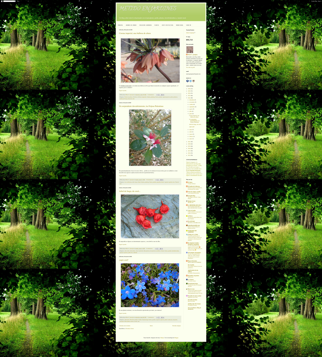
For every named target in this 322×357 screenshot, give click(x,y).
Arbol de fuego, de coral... (129, 191)
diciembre (191, 100)
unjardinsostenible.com (194, 225)
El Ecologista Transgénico (194, 252)
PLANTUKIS (191, 221)
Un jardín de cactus (192, 305)
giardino (160, 97)
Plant (125, 321)
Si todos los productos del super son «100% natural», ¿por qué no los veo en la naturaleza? (194, 256)
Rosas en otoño (191, 301)
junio (190, 113)
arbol (133, 182)
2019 (189, 146)
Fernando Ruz (191, 196)
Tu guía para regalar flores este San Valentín (195, 218)
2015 (189, 155)
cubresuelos (126, 319)
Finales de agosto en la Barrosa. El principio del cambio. (195, 188)
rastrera (132, 321)
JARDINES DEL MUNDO (131, 25)
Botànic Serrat (191, 201)
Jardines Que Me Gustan (194, 304)
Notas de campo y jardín (194, 192)
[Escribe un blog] (159, 95)
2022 (189, 98)
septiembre (192, 107)
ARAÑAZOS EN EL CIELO (193, 270)
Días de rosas (191, 289)
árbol (128, 251)
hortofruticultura (175, 251)
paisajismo (130, 98)
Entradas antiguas (176, 325)
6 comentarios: (149, 248)
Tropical (177, 182)
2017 (189, 151)
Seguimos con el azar (192, 297)
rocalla (135, 321)
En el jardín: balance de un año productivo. (195, 266)
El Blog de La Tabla (193, 234)
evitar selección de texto (193, 193)
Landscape (169, 319)
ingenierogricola (166, 97)
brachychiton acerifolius (155, 251)
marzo (191, 134)
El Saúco (190, 182)
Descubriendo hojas (193, 283)
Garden (148, 97)
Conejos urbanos (192, 183)
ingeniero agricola (168, 182)
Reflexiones (190, 277)
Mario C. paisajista (192, 54)
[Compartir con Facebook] (162, 95)
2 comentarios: (151, 317)
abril (190, 132)
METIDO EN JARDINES (147, 9)
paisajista (122, 321)
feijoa (136, 182)
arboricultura (132, 251)
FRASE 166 (190, 202)
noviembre (192, 102)
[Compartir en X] (160, 95)
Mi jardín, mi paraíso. (193, 275)
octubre (191, 104)
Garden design (145, 319)
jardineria (175, 97)
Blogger (176, 337)
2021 (189, 141)
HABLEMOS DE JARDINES (192, 231)
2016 (189, 153)
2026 (189, 88)
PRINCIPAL (120, 25)
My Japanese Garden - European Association (193, 243)
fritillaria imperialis (142, 97)
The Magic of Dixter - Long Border (194, 197)
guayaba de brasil (160, 182)
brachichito (141, 251)
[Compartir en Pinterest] (163, 95)
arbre (137, 251)
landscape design (123, 98)
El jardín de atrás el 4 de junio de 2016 (195, 285)
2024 (189, 93)
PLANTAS (156, 25)
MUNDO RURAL (179, 25)
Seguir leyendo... (123, 90)
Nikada (162, 337)
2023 (189, 95)
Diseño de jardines (128, 97)
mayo (190, 129)
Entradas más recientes (124, 325)
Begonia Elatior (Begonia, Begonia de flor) (194, 227)
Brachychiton (147, 251)
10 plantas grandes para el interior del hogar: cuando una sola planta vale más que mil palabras (195, 238)
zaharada (135, 252)
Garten (156, 97)
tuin (133, 98)
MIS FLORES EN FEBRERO (194, 262)
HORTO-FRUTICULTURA (167, 25)
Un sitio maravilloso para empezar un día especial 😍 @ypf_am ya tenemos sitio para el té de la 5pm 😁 (195, 248)
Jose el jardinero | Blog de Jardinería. (194, 308)
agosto (191, 109)
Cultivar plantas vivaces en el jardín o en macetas (194, 212)
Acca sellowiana (128, 182)
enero (190, 138)
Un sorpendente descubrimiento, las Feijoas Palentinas (141, 106)
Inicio (151, 325)
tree (174, 182)
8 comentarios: (151, 94)
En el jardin (191, 265)
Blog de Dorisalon (192, 261)
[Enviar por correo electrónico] (157, 95)
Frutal (139, 182)
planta (128, 321)
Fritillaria (135, 97)
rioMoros (190, 216)
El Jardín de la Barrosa (194, 186)
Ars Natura (191, 279)
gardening (153, 97)
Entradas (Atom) (130, 328)
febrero (191, 136)
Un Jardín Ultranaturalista (194, 273)
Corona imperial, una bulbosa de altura (135, 33)
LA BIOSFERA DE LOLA (194, 205)
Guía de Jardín (192, 210)
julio (190, 111)
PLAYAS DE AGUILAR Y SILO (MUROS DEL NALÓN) (195, 207)
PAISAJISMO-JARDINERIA (145, 25)
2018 (189, 148)
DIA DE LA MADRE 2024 (194, 222)
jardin (171, 97)
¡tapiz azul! (123, 260)
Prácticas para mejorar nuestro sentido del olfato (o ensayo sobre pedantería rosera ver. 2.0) (195, 292)
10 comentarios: (149, 179)
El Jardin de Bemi (192, 300)
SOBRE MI (188, 25)
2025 (189, 91)
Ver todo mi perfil (190, 67)
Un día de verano (192, 281)
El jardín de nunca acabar (194, 296)
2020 (189, 144)
